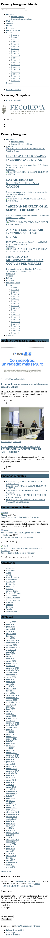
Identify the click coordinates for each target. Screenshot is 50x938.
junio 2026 (10, 627)
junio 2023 (10, 709)
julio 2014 (10, 846)
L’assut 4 (15, 42)
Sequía (9, 609)
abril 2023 (10, 714)
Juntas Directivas (13, 598)
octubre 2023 (11, 700)
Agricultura (10, 570)
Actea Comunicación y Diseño (27, 926)
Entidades (10, 28)
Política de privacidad (15, 930)
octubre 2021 (11, 739)
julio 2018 (10, 782)
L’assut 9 (15, 53)
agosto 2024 (11, 677)
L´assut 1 (15, 35)
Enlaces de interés (13, 89)
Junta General (11, 595)
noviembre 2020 (12, 757)
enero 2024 (10, 693)
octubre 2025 (11, 645)
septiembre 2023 (12, 702)
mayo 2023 (10, 711)
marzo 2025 (11, 661)
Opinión (9, 23)
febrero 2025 (11, 663)
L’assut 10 (15, 55)
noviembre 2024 (12, 670)
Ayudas (9, 575)
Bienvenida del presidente (21, 19)
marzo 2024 (11, 688)
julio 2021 (10, 741)
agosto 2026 (11, 622)
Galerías (9, 588)
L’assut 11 (15, 58)
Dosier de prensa (13, 30)
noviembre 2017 (12, 791)
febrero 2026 (11, 636)
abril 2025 (10, 659)
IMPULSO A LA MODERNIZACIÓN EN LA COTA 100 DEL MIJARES (25, 500)
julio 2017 (10, 796)
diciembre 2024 (12, 668)
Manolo (4, 515)
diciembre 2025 (12, 640)
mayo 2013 (10, 860)
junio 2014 (10, 849)
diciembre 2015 (12, 833)
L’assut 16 (15, 69)
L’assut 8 (15, 51)
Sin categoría (11, 611)
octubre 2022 (11, 727)
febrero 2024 (11, 691)
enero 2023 (10, 720)
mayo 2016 (10, 826)
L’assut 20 (15, 78)
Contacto (9, 83)
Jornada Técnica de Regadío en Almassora (18, 537)
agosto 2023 (11, 704)
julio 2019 (10, 775)
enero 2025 (10, 666)
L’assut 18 (15, 74)
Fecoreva (10, 14)
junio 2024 (10, 682)
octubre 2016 (11, 817)
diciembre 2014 (12, 839)
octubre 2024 (11, 672)
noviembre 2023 (12, 698)
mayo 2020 (10, 764)
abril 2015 (10, 837)
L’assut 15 (15, 67)
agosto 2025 (11, 650)
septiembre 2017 (12, 794)
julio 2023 (10, 707)
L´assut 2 (15, 37)
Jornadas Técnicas (13, 593)
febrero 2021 (11, 752)
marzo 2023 (11, 716)
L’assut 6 (15, 46)
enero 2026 (10, 638)
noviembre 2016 (12, 814)
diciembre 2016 (12, 812)
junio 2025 (10, 654)
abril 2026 (10, 631)
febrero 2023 (11, 718)
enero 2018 (10, 789)
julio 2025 (10, 652)
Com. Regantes (12, 577)
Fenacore (10, 586)
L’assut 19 (15, 76)
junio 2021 (10, 743)
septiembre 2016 (12, 819)
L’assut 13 (15, 62)
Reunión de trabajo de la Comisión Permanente (20, 517)
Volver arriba (6, 871)
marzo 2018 (11, 787)
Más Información (8, 912)
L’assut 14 (15, 65)
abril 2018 (10, 785)
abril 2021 (10, 748)
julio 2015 (10, 835)
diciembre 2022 (12, 723)
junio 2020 (10, 762)
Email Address (7, 916)
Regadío (9, 607)
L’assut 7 (15, 49)
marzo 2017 (11, 805)
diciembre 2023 (12, 695)
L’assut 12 (15, 60)
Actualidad (5, 379)
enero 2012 (10, 867)
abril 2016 (10, 828)
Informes (9, 26)
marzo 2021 (11, 750)
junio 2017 (10, 798)
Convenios (14, 379)
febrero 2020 (11, 769)
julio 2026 (10, 624)
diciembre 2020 (12, 755)
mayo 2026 (10, 629)
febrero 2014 (11, 858)
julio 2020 (10, 759)
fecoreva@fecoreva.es (25, 881)
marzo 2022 (11, 734)
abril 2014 (10, 853)
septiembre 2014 (12, 842)
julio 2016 (10, 821)
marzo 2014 (11, 855)
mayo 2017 (10, 801)
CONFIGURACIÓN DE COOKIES (18, 886)
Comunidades (11, 579)
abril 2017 (10, 803)
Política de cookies (13, 935)
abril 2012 (10, 865)
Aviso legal (10, 932)
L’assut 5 (15, 44)
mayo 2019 (10, 778)
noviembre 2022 (12, 725)
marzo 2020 (11, 766)
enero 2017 (10, 810)
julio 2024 (10, 679)
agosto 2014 (11, 844)
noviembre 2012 (12, 862)
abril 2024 (10, 686)
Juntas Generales (13, 600)
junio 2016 (10, 823)
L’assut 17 (15, 71)
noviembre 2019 (12, 773)
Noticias (9, 21)
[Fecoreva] (23, 115)
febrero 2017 (11, 807)
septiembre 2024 (12, 675)
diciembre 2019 (12, 771)
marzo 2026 (11, 633)
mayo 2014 (10, 851)
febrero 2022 (11, 736)
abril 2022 (10, 732)
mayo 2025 (10, 656)
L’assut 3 (15, 39)
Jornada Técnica (12, 591)
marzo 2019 (11, 780)
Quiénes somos (17, 17)
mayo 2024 (10, 684)
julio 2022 (10, 730)
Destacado (10, 584)
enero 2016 (10, 830)
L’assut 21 (15, 81)
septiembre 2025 (12, 647)
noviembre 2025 (12, 643)
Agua (12, 442)
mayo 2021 (10, 746)
